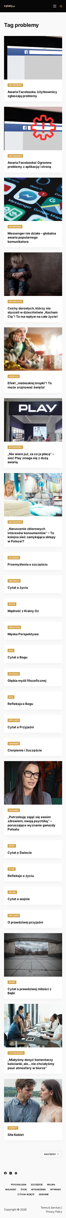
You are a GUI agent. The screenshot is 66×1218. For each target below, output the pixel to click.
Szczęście (14, 558)
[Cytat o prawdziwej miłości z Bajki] (33, 955)
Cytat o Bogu (17, 657)
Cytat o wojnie (19, 899)
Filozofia (13, 674)
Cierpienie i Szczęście (25, 750)
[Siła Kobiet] (33, 1100)
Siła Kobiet (16, 1135)
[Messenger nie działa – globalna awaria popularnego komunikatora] (33, 199)
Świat (12, 846)
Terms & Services (51, 1207)
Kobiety (13, 1128)
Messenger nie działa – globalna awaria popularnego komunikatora (32, 237)
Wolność (10, 1189)
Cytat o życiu (18, 587)
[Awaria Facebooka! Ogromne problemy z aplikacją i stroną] (33, 128)
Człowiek (13, 810)
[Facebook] (5, 1173)
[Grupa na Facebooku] (16, 1173)
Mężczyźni (14, 627)
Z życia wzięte (16, 1053)
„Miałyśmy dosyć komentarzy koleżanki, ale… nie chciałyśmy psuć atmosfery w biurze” (31, 1064)
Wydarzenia (15, 227)
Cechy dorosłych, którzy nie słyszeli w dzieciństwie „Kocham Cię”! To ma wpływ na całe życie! (33, 312)
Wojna (12, 892)
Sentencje (14, 581)
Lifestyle (13, 376)
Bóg (11, 650)
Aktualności (15, 85)
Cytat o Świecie (20, 852)
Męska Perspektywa (23, 634)
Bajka (12, 604)
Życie (11, 869)
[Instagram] (10, 1173)
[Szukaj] (61, 6)
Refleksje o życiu (21, 876)
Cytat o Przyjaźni (21, 727)
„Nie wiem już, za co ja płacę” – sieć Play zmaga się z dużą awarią (31, 458)
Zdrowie (44, 1194)
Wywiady (55, 1189)
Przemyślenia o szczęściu (28, 564)
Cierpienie (13, 743)
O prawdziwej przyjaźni (25, 922)
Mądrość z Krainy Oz (23, 611)
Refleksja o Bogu (20, 704)
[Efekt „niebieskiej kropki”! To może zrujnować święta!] (33, 349)
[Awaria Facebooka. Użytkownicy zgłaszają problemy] (33, 58)
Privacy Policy (54, 1211)
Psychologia (15, 301)
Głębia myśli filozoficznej (27, 680)
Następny (50, 1154)
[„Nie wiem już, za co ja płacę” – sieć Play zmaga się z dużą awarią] (33, 420)
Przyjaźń (13, 720)
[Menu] (54, 6)
